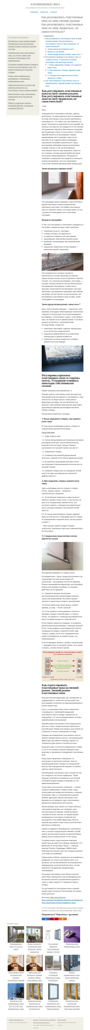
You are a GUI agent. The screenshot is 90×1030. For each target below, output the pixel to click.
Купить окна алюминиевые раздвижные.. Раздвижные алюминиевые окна (19, 78)
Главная (34, 11)
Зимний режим (77, 910)
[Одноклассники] (62, 919)
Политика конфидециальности (41, 1022)
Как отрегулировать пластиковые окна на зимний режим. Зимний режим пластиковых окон (63, 83)
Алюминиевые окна (45, 4)
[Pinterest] (54, 919)
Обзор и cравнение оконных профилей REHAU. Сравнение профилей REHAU (20, 105)
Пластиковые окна (61, 908)
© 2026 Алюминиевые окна (16, 1020)
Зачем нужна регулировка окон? (61, 49)
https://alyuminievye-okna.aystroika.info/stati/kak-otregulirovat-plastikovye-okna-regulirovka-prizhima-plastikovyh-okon (62, 900)
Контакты (35, 1020)
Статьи (53, 11)
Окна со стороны (72, 908)
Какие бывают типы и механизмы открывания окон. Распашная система (21, 96)
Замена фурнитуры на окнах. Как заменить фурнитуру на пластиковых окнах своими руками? (23, 87)
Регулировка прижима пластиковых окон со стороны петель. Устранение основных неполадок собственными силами (63, 59)
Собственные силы (53, 910)
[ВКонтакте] (46, 919)
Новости (44, 11)
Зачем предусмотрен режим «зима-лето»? (65, 54)
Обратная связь (62, 1020)
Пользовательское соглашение (47, 1020)
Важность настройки (56, 51)
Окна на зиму (52, 908)
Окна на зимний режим (66, 910)
